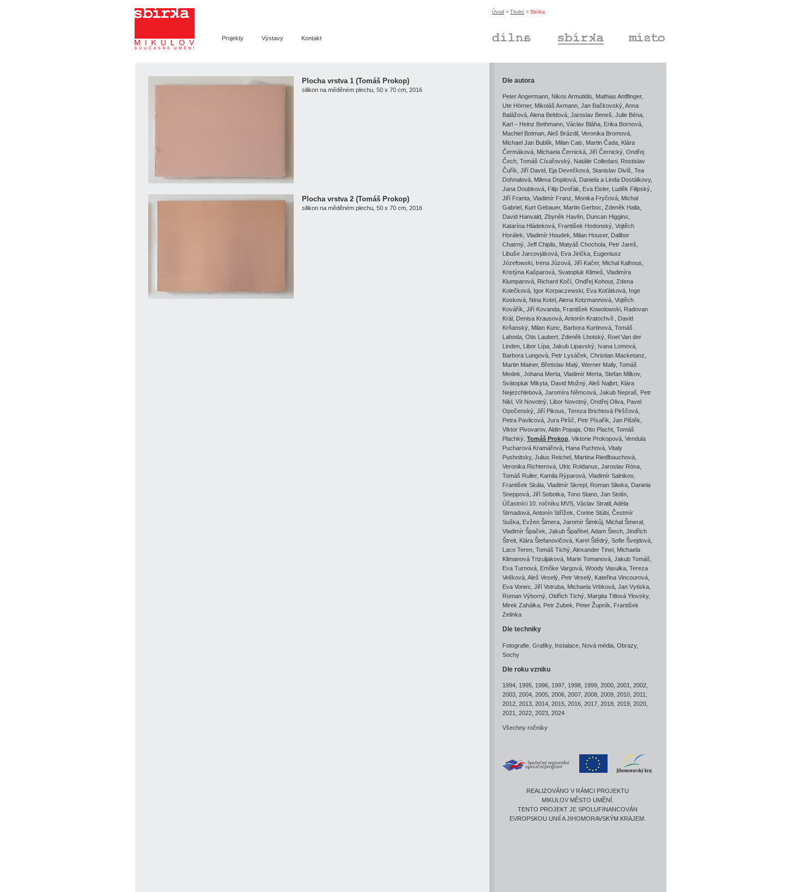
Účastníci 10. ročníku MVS (537, 503)
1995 (525, 685)
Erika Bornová (622, 124)
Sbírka (567, 36)
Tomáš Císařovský (545, 161)
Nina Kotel (542, 300)
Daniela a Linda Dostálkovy (615, 179)
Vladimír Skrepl (567, 485)
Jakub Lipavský (573, 346)
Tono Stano (582, 494)
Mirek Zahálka (521, 605)
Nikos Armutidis (571, 96)
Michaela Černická (561, 152)
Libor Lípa (536, 346)
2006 (558, 694)
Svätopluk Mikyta (525, 383)
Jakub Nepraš (618, 392)
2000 (607, 685)
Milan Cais (568, 142)
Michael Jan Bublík (527, 142)
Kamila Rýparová (562, 475)
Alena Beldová (548, 115)
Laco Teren (517, 549)
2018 (607, 703)
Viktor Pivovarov (523, 429)
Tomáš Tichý (553, 549)
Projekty (233, 38)
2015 (558, 703)
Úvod (498, 12)
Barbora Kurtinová (587, 327)
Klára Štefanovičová (545, 540)
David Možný (568, 383)
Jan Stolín (613, 494)
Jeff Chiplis (541, 244)
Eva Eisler (595, 189)
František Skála (523, 485)
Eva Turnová (519, 568)
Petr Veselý (576, 577)
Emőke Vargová (561, 568)
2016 (574, 703)
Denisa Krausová (539, 318)
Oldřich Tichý (566, 596)
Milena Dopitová (555, 179)
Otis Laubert (541, 337)
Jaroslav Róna (620, 466)
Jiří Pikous (551, 411)
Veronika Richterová (529, 466)
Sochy (510, 654)
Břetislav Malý (559, 364)
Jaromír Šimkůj (583, 522)
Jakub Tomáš (632, 559)
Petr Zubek (558, 605)
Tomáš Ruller (519, 475)
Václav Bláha (583, 124)
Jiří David (532, 170)
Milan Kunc (545, 327)
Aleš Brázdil (562, 133)
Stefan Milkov (622, 374)
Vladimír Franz (552, 198)
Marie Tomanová (589, 559)
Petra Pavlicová (523, 420)
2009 (607, 694)
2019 (623, 703)
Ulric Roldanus (578, 466)
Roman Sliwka (609, 485)
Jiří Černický (606, 152)
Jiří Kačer (586, 263)
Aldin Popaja (564, 429)
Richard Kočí (554, 281)
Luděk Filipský (631, 189)
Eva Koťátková (606, 290)
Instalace (567, 645)
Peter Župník (593, 605)
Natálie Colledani (595, 161)
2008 (590, 694)
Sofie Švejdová (631, 540)
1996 (541, 685)
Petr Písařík (593, 420)
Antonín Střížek (552, 512)
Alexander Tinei (593, 549)
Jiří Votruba (549, 586)
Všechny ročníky (525, 727)
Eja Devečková (569, 170)
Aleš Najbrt (602, 383)
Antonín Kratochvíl (590, 318)
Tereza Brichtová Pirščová (603, 411)
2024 (558, 713)
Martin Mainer (520, 364)
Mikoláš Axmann (556, 105)
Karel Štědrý (591, 540)
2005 (541, 694)
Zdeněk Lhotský (582, 337)
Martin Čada (602, 142)
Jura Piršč (560, 420)
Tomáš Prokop (547, 438)
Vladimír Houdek (548, 235)
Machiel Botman (523, 133)
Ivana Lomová (616, 346)
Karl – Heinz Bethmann (532, 124)
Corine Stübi (593, 512)
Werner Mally (598, 364)
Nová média (598, 645)
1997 (558, 685)
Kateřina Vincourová (621, 577)
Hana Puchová (585, 448)
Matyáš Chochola (582, 244)
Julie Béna (628, 115)
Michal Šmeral (624, 522)
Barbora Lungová (525, 355)
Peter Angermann (525, 96)
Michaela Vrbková (591, 586)
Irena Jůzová (553, 263)
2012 (508, 703)
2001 (623, 685)
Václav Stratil (594, 503)
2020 (639, 703)
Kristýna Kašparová (528, 272)
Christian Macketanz (617, 355)
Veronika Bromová (605, 133)
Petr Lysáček (569, 355)
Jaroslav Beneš (591, 115)
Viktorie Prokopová (597, 438)
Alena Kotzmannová (585, 300)
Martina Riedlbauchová (604, 457)
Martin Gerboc (582, 207)
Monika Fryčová (596, 198)
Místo (635, 36)
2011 (639, 694)
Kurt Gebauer (542, 207)
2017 (590, 703)
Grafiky (541, 645)
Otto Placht (598, 429)
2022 (525, 713)
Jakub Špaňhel (568, 531)
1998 (574, 685)
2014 (541, 703)
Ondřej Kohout (594, 281)
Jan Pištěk (626, 420)
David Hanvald (521, 216)
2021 (508, 713)
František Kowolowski (592, 309)
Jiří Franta (516, 198)
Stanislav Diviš (611, 170)
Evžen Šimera (541, 522)
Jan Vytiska (633, 586)
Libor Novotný (568, 401)
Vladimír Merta (582, 374)
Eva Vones (516, 586)
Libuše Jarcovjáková (529, 253)
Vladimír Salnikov (610, 475)
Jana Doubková (523, 189)
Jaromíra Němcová (570, 392)
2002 (639, 685)
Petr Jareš (622, 244)
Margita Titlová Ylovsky (617, 596)
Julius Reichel (553, 457)
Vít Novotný (531, 401)
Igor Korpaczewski (558, 290)
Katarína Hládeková (528, 226)
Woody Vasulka (605, 568)
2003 (508, 694)
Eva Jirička (575, 253)
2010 (623, 694)
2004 (525, 694)
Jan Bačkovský (601, 105)
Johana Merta (542, 374)
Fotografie (515, 645)
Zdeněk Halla (622, 207)
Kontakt (311, 38)
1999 (590, 685)
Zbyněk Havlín (563, 216)
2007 (574, 694)
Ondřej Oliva (606, 401)
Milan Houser (590, 235)
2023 (541, 713)
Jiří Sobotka (548, 494)
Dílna (499, 36)
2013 (525, 703)
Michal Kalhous (622, 263)
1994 (508, 685)
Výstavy (272, 38)
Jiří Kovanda (543, 309)
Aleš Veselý (542, 577)
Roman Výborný (523, 596)
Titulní (517, 12)
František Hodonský (585, 226)
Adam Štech (607, 531)
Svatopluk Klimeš (580, 272)
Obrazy (626, 645)
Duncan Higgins (607, 216)
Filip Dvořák (563, 189)
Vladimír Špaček (523, 531)
